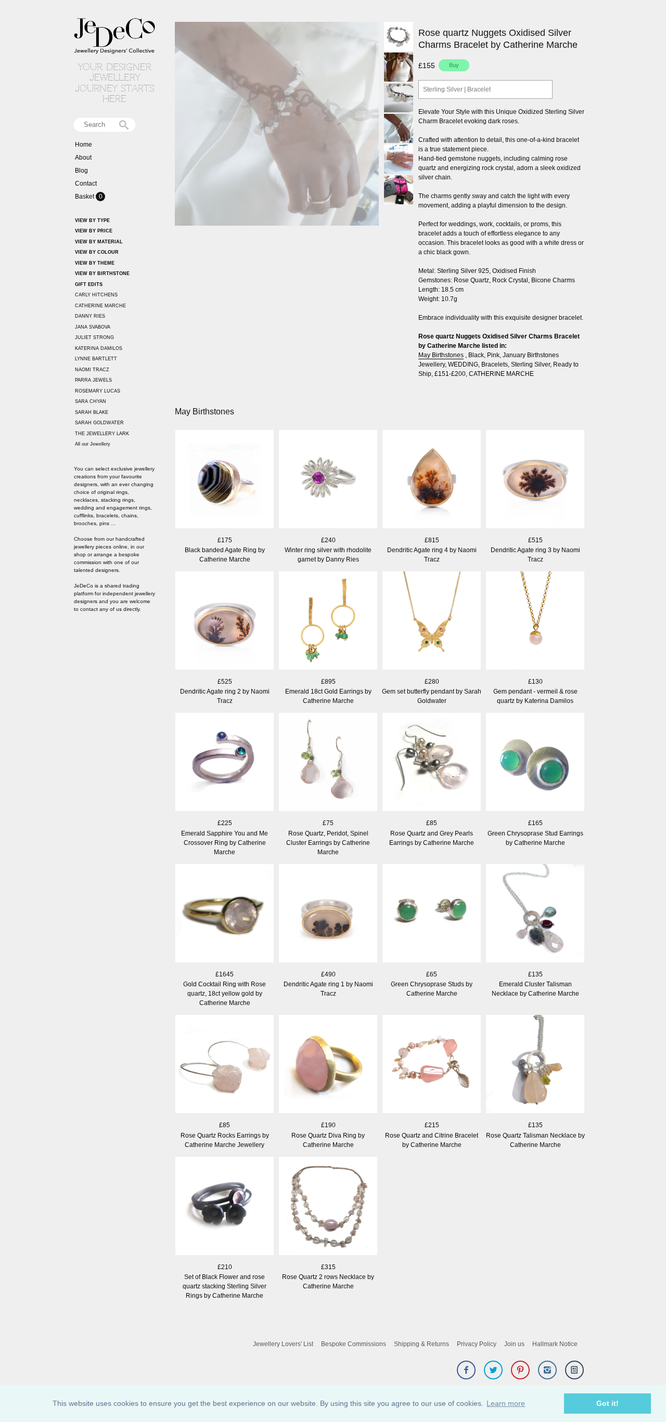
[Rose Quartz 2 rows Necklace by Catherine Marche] (328, 1207)
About (83, 157)
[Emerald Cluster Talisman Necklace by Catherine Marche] (535, 914)
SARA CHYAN (90, 401)
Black (476, 355)
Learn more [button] (505, 1403)
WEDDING (463, 364)
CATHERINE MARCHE (100, 305)
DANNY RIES (90, 316)
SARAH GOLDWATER (99, 422)
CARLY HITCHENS (96, 294)
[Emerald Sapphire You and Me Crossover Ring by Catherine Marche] (224, 763)
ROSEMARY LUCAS (97, 391)
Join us (514, 1344)
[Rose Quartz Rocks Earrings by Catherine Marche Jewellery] (224, 1065)
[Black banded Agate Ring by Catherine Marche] (224, 480)
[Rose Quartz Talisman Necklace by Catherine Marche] (535, 1065)
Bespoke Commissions (353, 1344)
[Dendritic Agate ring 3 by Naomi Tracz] (535, 480)
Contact (86, 183)
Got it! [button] (607, 1403)
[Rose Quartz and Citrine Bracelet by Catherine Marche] (431, 1065)
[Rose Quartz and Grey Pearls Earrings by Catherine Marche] (431, 763)
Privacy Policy (476, 1344)
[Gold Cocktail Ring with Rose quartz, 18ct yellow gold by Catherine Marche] (224, 914)
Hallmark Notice (555, 1344)
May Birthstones (441, 355)
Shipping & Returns (421, 1344)
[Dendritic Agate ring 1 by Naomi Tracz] (328, 914)
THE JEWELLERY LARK (102, 433)
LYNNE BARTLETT (96, 358)
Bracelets (494, 364)
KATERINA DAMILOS (98, 348)
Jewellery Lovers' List (283, 1344)
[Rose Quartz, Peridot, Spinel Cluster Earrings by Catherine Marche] (328, 763)
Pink (493, 355)
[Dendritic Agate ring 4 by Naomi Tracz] (431, 480)
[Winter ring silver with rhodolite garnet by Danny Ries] (328, 480)
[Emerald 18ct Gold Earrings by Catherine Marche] (328, 621)
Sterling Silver (530, 364)
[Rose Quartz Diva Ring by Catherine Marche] (328, 1065)
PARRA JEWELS (93, 380)
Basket (85, 196)
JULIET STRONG (94, 337)
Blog (81, 170)
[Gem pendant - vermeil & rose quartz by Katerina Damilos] (535, 621)
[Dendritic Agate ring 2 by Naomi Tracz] (224, 621)
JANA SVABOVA (92, 327)
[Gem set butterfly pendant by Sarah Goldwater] (431, 621)
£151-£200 (450, 373)
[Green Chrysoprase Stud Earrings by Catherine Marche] (535, 763)
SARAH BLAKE (91, 412)
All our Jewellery (92, 444)
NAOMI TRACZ (92, 369)
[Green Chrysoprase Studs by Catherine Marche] (431, 914)
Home (83, 144)
